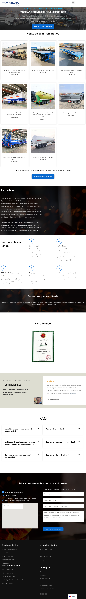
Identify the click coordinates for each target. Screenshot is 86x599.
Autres (43, 561)
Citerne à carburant (7, 556)
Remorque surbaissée (46, 556)
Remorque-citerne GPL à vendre (43, 157)
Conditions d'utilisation (46, 585)
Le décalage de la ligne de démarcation (13, 580)
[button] (73, 2)
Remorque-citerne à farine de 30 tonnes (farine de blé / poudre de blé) (43, 114)
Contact (42, 582)
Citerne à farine (6, 553)
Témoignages (43, 575)
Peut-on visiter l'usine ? (55, 429)
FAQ (41, 571)
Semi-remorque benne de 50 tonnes (71, 113)
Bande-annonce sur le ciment (10, 549)
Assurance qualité (45, 578)
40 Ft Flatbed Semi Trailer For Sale (43, 70)
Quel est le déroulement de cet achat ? (60, 442)
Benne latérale (44, 553)
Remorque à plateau (7, 583)
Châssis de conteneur (8, 573)
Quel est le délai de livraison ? (57, 455)
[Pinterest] (46, 594)
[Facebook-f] (40, 594)
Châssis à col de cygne (8, 576)
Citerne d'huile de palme (8, 559)
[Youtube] (43, 594)
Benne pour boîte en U (46, 549)
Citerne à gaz (5, 563)
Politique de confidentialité (47, 588)
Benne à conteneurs (7, 569)
